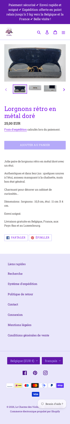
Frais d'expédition (15, 129)
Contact (13, 304)
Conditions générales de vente (28, 335)
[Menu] (63, 32)
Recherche (15, 273)
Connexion (15, 315)
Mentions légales (19, 325)
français (51, 361)
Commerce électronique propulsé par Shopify (35, 411)
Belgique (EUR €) (22, 361)
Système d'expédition (22, 284)
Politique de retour (20, 294)
